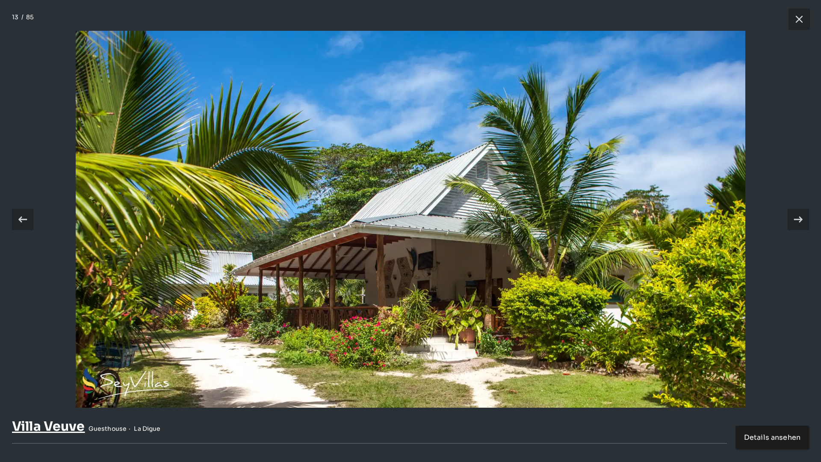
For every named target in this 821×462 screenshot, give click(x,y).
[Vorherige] (23, 219)
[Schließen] (795, 19)
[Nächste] (798, 219)
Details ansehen (772, 437)
